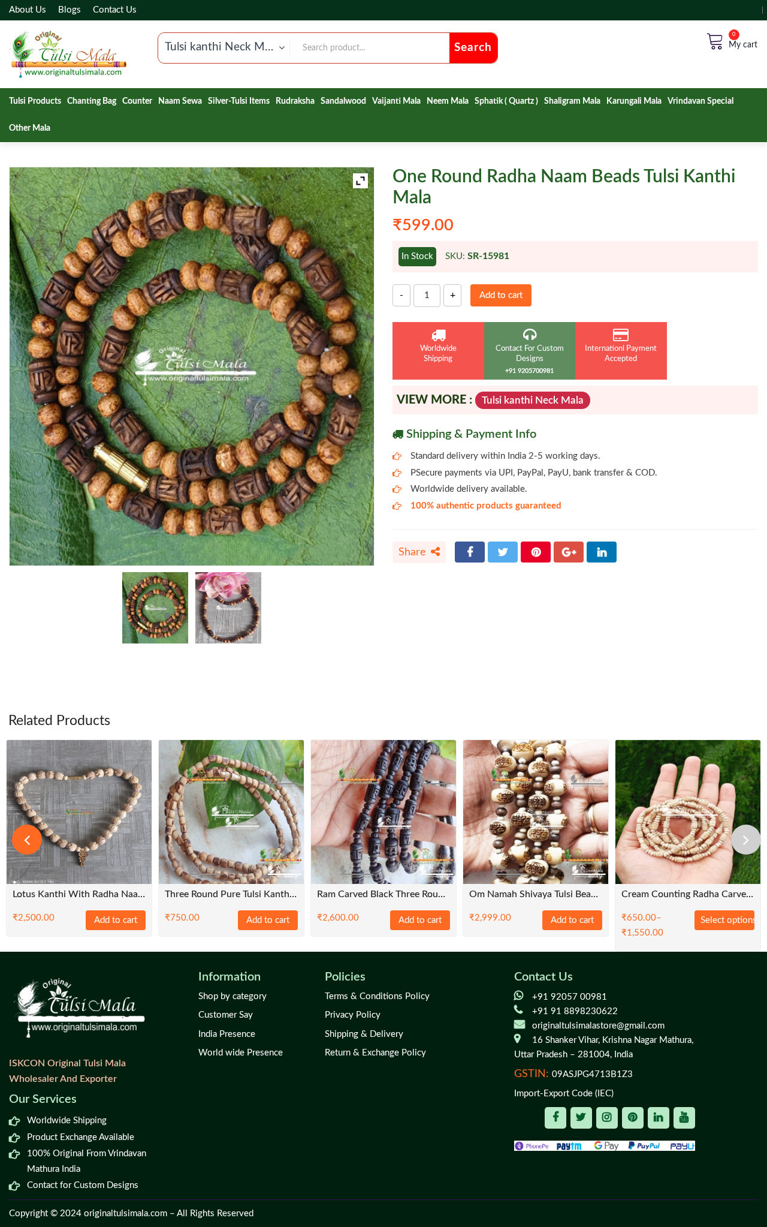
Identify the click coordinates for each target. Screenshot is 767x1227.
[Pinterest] (536, 552)
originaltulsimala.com (125, 1213)
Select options (727, 920)
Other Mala (29, 128)
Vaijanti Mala (396, 101)
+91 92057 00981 (569, 997)
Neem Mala (448, 101)
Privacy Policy (353, 1015)
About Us (27, 9)
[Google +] (569, 552)
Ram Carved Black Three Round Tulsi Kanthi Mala (383, 894)
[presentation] (27, 840)
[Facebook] (470, 552)
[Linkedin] (658, 1118)
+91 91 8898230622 (575, 1011)
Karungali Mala (634, 101)
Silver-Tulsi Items (239, 101)
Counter (137, 101)
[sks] (155, 608)
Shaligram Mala (572, 101)
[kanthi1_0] (228, 608)
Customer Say (225, 1015)
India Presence (226, 1034)
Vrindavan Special (700, 101)
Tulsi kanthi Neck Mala (533, 400)
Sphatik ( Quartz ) (506, 101)
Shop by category (232, 996)
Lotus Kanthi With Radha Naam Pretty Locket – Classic (79, 894)
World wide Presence (240, 1052)
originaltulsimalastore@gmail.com (598, 1025)
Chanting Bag (91, 101)
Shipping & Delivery (364, 1034)
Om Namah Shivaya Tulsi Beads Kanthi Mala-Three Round (535, 894)
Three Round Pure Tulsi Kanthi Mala (231, 894)
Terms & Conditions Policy (377, 996)
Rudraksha (295, 101)
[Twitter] (503, 552)
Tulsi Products (35, 101)
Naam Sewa (180, 101)
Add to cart (501, 295)
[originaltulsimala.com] (67, 54)
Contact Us (115, 9)
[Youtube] (684, 1118)
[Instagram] (607, 1118)
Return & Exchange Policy (375, 1052)
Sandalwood (343, 101)
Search (473, 47)
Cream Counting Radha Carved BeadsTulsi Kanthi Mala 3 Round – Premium (687, 894)
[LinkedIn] (602, 552)
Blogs (69, 9)
